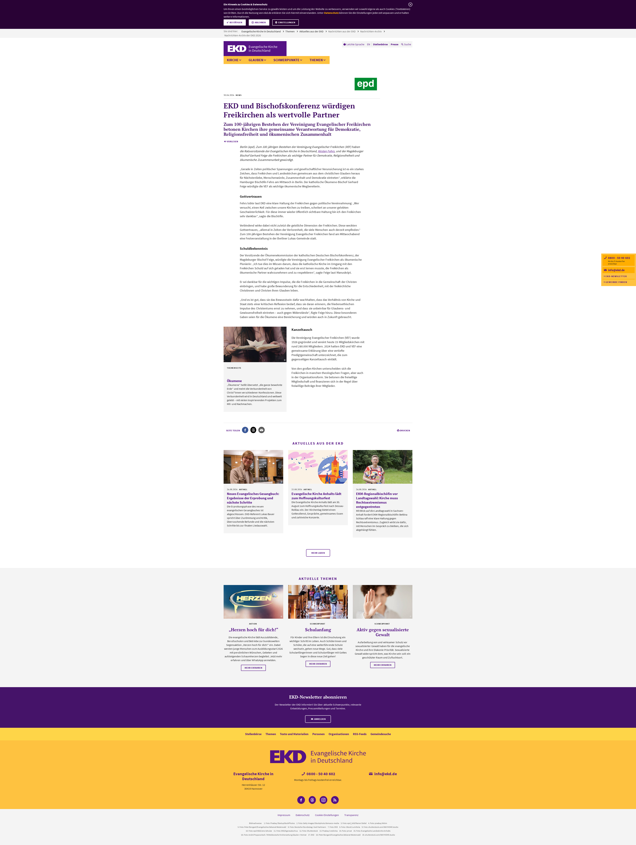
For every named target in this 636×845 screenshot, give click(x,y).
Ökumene (234, 381)
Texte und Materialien (294, 734)
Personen (318, 734)
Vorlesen (232, 141)
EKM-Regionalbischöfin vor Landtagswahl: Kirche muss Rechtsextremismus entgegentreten (377, 500)
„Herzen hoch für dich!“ (253, 629)
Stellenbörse (253, 734)
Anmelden (320, 718)
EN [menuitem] (368, 44)
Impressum (284, 815)
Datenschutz (331, 12)
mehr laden (318, 552)
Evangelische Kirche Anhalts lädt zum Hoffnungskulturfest (316, 495)
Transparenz (351, 815)
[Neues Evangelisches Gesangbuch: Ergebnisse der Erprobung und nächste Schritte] (253, 467)
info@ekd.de (616, 270)
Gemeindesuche (381, 734)
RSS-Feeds (360, 734)
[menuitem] (354, 44)
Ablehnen (260, 22)
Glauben (256, 60)
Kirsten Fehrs (326, 151)
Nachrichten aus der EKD (342, 31)
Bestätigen (236, 22)
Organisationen (339, 734)
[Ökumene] (255, 344)
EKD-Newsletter (616, 276)
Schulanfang (318, 629)
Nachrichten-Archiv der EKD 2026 (242, 35)
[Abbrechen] (410, 4)
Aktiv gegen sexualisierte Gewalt (383, 632)
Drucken (405, 430)
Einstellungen (286, 22)
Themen (290, 31)
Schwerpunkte (286, 60)
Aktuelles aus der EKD (311, 31)
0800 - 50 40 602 (618, 258)
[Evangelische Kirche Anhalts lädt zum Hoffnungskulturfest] (318, 467)
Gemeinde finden (616, 282)
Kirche (232, 60)
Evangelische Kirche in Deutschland (261, 31)
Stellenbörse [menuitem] (380, 44)
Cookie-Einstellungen (327, 815)
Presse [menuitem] (394, 44)
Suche (407, 44)
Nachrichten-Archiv (371, 31)
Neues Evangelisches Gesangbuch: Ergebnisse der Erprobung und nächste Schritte (253, 498)
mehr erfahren (253, 667)
